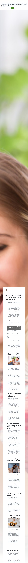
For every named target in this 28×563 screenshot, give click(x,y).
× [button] (26, 2)
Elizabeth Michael (11, 289)
